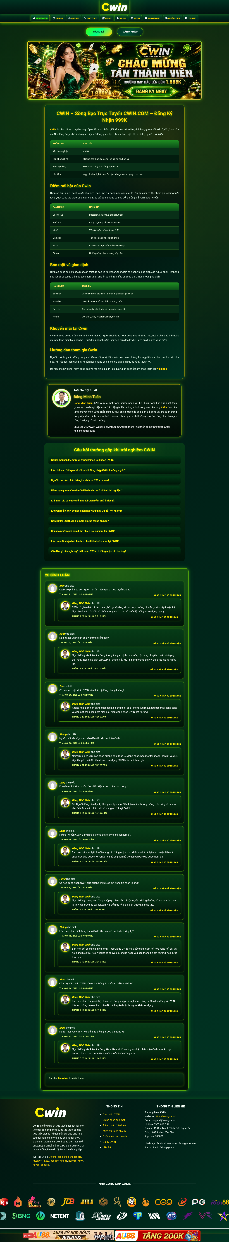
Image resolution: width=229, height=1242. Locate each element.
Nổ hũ (108, 18)
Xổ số (137, 18)
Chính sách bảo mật (114, 1119)
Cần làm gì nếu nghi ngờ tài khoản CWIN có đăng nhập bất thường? (88, 551)
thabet (73, 1156)
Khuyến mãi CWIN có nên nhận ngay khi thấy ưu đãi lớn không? (86, 510)
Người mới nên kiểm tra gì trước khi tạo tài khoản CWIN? (82, 460)
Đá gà (122, 18)
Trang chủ (42, 18)
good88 (45, 1164)
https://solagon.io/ (165, 1116)
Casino (75, 18)
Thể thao (92, 18)
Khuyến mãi (154, 18)
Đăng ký (99, 31)
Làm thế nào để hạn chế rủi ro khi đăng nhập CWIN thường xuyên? (88, 470)
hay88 (36, 1164)
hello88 (72, 1160)
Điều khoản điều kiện (114, 1125)
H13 (80, 1156)
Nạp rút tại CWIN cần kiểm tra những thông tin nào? (80, 521)
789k (80, 1160)
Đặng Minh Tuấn (87, 397)
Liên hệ (107, 1147)
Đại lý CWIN (109, 1141)
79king (53, 1156)
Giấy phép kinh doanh (115, 1136)
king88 (63, 1160)
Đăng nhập (130, 31)
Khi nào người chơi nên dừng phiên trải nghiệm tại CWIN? (83, 531)
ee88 (60, 1156)
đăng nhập (63, 1078)
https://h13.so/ (41, 1160)
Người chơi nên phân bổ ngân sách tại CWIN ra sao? (80, 480)
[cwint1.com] (114, 7)
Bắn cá (59, 18)
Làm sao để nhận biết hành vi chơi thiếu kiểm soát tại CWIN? (85, 541)
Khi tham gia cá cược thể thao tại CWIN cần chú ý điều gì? (83, 500)
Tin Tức (192, 18)
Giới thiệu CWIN (111, 1114)
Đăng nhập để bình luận (167, 595)
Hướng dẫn (174, 18)
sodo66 (54, 1160)
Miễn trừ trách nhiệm (114, 1131)
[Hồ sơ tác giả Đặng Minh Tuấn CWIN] (61, 398)
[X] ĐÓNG (28, 1236)
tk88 (66, 1156)
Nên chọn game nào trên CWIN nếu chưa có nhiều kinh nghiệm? (87, 490)
